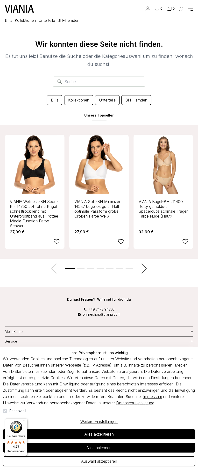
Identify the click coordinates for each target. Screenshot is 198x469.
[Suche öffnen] (181, 9)
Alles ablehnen (99, 447)
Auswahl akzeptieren (99, 461)
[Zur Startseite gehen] (19, 9)
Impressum (152, 396)
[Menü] (24, 421)
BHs (54, 100)
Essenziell (17, 410)
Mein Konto (14, 331)
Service (11, 341)
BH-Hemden (136, 100)
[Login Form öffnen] (148, 9)
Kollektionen (78, 100)
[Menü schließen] (190, 9)
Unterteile (107, 100)
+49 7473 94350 (101, 309)
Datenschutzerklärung (135, 402)
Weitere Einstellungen (99, 421)
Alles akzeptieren (99, 434)
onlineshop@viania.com (101, 314)
